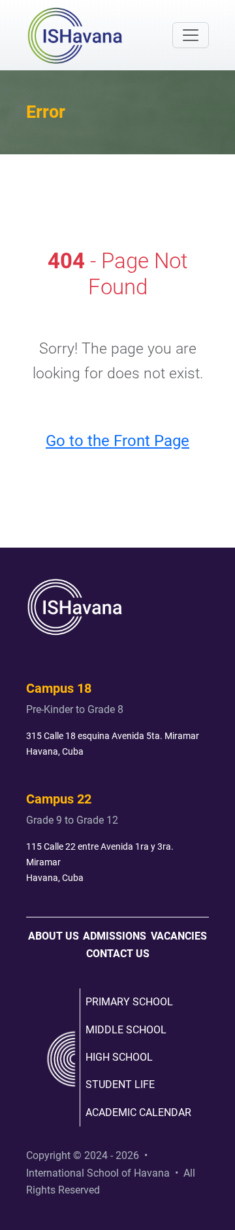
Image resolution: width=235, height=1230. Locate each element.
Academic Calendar (138, 1112)
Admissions (114, 936)
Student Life (120, 1084)
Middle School (126, 1030)
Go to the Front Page (117, 440)
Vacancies (179, 936)
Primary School (129, 1002)
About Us (53, 936)
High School (119, 1057)
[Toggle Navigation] (190, 35)
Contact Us (117, 953)
